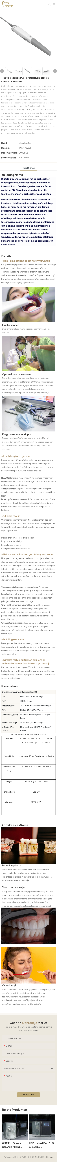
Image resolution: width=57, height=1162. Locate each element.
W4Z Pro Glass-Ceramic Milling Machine (11, 1145)
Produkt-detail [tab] (28, 168)
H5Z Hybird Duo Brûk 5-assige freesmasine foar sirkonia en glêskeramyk (41, 1145)
